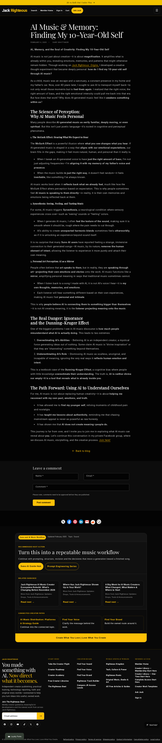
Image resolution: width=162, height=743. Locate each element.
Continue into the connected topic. (37, 623)
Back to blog (83, 450)
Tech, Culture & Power (116, 669)
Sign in (59, 10)
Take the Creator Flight (58, 664)
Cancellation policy (141, 739)
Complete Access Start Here (145, 681)
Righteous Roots (113, 675)
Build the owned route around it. (121, 621)
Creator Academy (56, 675)
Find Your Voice (84, 669)
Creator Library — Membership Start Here (146, 669)
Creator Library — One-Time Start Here (145, 675)
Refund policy (68, 739)
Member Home (46, 10)
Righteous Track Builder (88, 681)
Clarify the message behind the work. (78, 623)
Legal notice (155, 739)
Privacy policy (81, 739)
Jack (14, 10)
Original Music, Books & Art (117, 681)
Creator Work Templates (146, 686)
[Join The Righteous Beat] (40, 716)
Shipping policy (109, 739)
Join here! (104, 440)
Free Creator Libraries (58, 681)
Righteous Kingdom (115, 664)
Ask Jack (77, 10)
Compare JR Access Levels (86, 686)
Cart (67, 10)
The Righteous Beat (57, 686)
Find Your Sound (84, 664)
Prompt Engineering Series (62, 566)
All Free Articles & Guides (118, 686)
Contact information (124, 739)
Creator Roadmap (56, 669)
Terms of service (94, 739)
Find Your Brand (84, 675)
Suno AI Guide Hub (31, 566)
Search (34, 10)
